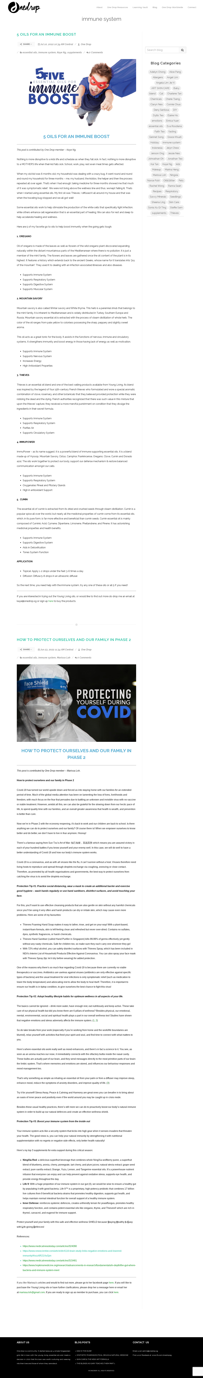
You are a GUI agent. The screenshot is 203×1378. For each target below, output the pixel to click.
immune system (47, 52)
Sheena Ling (158, 202)
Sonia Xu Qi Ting (157, 207)
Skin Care (174, 202)
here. (116, 1292)
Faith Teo (160, 131)
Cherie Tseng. (173, 99)
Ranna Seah (174, 185)
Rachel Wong (157, 185)
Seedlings (175, 196)
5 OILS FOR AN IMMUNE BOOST (46, 34)
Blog (155, 7)
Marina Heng (172, 169)
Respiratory (171, 191)
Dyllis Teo (158, 115)
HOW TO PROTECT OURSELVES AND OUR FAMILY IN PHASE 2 (74, 640)
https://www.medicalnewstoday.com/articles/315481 (50, 1260)
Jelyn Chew (172, 147)
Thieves (174, 213)
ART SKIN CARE (160, 88)
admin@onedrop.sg (150, 1351)
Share (26, 44)
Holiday (154, 142)
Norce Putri (153, 180)
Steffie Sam (176, 207)
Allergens (158, 77)
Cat (161, 93)
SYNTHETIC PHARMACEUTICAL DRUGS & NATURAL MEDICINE (102, 1355)
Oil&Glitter (169, 180)
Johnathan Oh (156, 158)
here (50, 601)
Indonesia (157, 147)
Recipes (157, 191)
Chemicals (156, 99)
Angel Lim (172, 77)
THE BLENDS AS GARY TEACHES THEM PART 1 (96, 1363)
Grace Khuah (174, 137)
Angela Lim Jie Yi (165, 82)
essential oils (30, 52)
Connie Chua (173, 104)
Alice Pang (175, 71)
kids (178, 164)
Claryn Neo (156, 104)
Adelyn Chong (157, 71)
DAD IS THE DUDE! (84, 1351)
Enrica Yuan (172, 120)
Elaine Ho (172, 115)
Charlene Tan (174, 93)
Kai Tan (155, 164)
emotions (157, 120)
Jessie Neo (174, 153)
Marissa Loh (63, 657)
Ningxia (174, 175)
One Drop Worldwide (172, 7)
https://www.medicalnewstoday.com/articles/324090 (50, 1246)
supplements (74, 52)
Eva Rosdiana (174, 126)
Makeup (156, 169)
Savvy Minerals (158, 196)
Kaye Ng (61, 52)
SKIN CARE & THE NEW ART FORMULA (93, 1359)
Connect (192, 7)
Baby (176, 88)
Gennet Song (156, 137)
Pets (181, 180)
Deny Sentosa (161, 109)
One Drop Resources (117, 7)
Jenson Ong (157, 153)
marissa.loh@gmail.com (32, 1292)
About (99, 7)
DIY (175, 109)
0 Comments (96, 52)
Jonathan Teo (174, 158)
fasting (172, 131)
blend (152, 93)
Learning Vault (140, 7)
